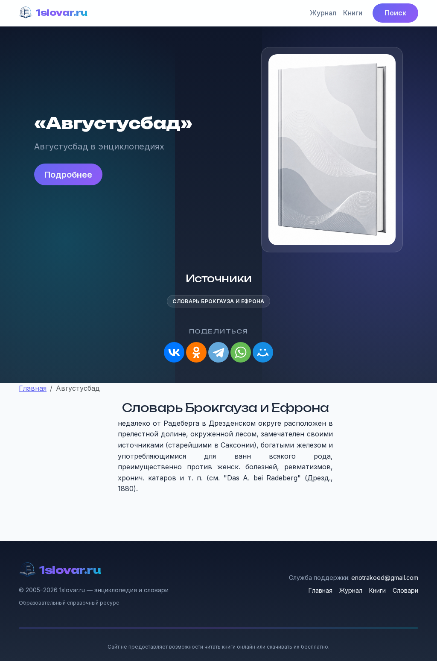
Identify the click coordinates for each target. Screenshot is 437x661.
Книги (352, 13)
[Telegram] (218, 352)
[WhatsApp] (240, 352)
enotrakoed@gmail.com (384, 577)
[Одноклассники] (196, 352)
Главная (320, 590)
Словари (405, 590)
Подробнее (68, 175)
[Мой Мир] (263, 352)
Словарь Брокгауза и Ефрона (218, 301)
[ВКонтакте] (174, 352)
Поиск (395, 13)
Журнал (323, 13)
